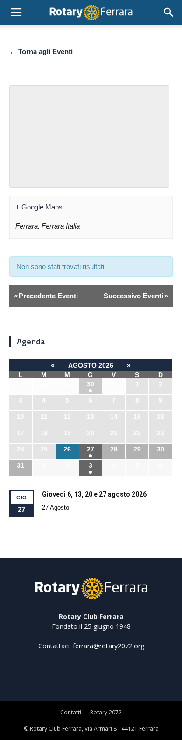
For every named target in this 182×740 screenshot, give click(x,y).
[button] (169, 12)
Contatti (70, 712)
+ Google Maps (39, 207)
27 (90, 449)
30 (90, 384)
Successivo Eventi (136, 296)
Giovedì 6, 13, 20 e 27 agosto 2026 (94, 494)
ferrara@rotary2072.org (108, 645)
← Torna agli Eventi (41, 51)
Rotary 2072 (106, 712)
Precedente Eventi (46, 296)
